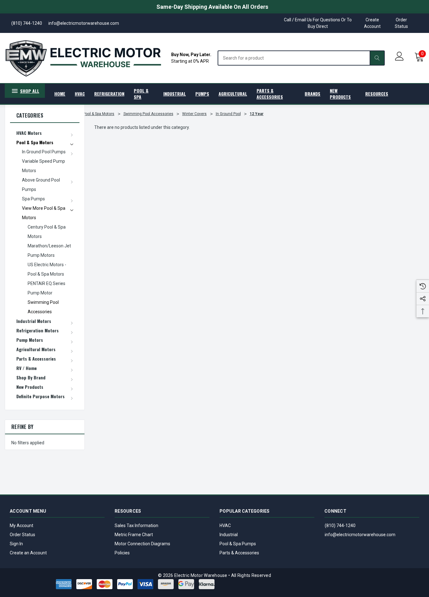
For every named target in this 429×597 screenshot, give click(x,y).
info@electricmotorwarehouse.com (360, 534)
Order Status (401, 23)
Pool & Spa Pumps (238, 543)
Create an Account (28, 552)
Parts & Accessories (239, 552)
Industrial (229, 534)
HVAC (225, 525)
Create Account (372, 23)
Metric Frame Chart (134, 534)
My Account (21, 525)
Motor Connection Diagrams (142, 543)
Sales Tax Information (136, 525)
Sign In (16, 543)
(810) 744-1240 (340, 525)
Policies (122, 552)
